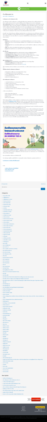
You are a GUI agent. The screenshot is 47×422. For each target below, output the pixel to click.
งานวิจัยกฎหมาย (6, 241)
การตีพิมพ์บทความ (6, 197)
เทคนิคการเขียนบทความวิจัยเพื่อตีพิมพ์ (11, 168)
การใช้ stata (5, 236)
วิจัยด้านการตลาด (6, 327)
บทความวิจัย (5, 16)
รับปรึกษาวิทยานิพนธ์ (6, 290)
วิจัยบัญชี (4, 336)
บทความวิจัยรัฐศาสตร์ (6, 245)
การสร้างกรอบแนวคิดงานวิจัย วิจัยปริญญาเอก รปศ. (11, 383)
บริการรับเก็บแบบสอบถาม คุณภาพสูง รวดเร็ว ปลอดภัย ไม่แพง (13, 390)
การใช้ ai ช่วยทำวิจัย (6, 232)
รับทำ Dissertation (6, 262)
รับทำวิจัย (4, 273)
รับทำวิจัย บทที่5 (5, 275)
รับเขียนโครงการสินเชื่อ (7, 310)
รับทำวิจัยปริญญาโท (6, 285)
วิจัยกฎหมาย (5, 318)
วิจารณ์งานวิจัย (5, 352)
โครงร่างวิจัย (5, 366)
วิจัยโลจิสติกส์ (5, 350)
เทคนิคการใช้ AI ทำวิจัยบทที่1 (8, 392)
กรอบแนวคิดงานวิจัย (6, 195)
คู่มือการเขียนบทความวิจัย (9, 169)
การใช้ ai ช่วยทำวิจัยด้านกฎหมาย (8, 381)
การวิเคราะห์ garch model (7, 220)
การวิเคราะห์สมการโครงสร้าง (8, 225)
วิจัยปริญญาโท (5, 340)
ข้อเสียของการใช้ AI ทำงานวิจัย (8, 388)
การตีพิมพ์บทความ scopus (7, 199)
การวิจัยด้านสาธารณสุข (7, 215)
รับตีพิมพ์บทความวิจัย (12, 101)
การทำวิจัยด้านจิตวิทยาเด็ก (7, 209)
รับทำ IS (4, 264)
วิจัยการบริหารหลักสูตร (7, 320)
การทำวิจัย (5, 208)
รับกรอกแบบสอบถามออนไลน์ (8, 257)
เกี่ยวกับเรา (23, 408)
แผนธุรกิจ (4, 364)
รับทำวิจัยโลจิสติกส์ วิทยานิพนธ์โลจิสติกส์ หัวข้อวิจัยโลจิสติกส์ (13, 287)
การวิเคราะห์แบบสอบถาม (7, 229)
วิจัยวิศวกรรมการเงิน (6, 345)
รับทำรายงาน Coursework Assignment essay (11, 271)
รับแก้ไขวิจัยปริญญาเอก (7, 313)
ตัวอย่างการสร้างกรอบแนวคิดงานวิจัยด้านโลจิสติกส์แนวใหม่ (13, 394)
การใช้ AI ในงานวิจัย (6, 234)
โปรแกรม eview (5, 369)
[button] (28, 3)
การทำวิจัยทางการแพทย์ (7, 211)
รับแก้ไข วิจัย (5, 311)
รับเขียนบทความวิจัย (6, 308)
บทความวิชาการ (6, 246)
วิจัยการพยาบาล (5, 322)
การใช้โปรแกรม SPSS (7, 238)
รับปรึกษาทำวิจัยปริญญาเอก (7, 289)
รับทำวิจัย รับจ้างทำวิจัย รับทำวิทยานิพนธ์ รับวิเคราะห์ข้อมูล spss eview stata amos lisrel (18, 276)
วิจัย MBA (4, 317)
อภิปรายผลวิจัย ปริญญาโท (7, 357)
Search (43, 188)
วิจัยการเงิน (5, 324)
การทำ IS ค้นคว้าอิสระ (7, 202)
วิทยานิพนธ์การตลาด (6, 354)
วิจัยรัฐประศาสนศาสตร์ (7, 341)
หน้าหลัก (23, 406)
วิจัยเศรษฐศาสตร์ (6, 348)
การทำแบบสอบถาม (6, 213)
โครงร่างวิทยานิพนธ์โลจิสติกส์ (8, 368)
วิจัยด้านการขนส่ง (6, 325)
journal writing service (9, 170)
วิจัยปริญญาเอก (5, 338)
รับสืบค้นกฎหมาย (6, 301)
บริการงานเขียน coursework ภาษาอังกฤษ (10, 248)
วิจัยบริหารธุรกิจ (5, 334)
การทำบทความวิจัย (6, 206)
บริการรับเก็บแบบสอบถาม (7, 250)
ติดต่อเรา (23, 409)
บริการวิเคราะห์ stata (6, 252)
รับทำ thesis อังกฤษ (6, 266)
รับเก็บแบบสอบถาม (6, 304)
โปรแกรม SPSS (5, 371)
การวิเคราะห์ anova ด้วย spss (8, 218)
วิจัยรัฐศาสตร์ (5, 343)
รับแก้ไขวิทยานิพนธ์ (6, 315)
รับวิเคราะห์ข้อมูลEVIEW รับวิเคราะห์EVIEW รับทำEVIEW (12, 299)
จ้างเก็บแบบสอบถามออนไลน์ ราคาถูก (9, 385)
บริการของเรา (23, 410)
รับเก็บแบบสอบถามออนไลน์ (7, 306)
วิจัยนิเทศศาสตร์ (5, 331)
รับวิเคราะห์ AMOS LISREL (7, 292)
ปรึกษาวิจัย (5, 255)
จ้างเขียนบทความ (11, 16)
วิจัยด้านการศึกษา (6, 329)
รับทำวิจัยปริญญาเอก (6, 283)
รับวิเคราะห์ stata (6, 294)
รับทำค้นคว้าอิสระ (6, 268)
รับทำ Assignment (6, 259)
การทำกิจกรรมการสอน (7, 204)
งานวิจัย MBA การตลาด (7, 239)
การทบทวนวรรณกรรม (6, 201)
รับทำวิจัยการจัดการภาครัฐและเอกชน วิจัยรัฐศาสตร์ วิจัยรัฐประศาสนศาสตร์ (16, 278)
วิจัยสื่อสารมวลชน (6, 347)
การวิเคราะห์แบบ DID (6, 227)
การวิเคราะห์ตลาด (6, 222)
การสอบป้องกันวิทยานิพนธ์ (7, 231)
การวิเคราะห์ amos (6, 216)
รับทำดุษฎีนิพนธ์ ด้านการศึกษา (8, 269)
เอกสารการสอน (5, 362)
